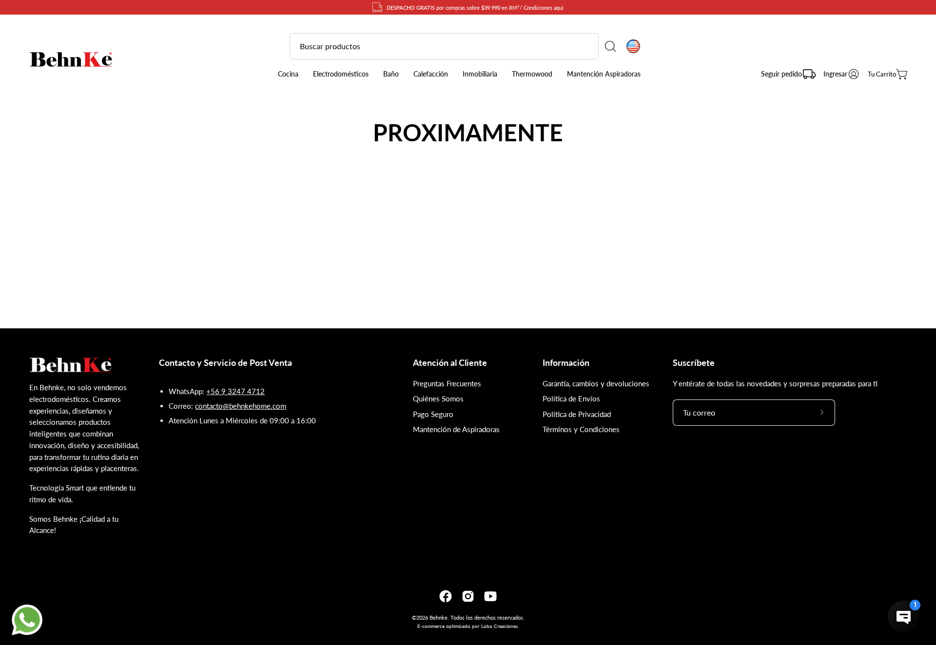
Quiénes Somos (438, 398)
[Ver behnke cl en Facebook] (445, 596)
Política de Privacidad (577, 414)
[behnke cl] (70, 59)
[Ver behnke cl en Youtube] (490, 596)
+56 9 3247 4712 (235, 391)
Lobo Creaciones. (500, 626)
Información (566, 363)
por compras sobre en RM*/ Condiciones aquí (475, 7)
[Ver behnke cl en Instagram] (468, 596)
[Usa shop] (633, 46)
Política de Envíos (571, 398)
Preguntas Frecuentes (447, 383)
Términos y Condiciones (581, 429)
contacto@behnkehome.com (240, 405)
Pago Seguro (433, 414)
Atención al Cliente (450, 363)
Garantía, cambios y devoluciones (596, 383)
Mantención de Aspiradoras (456, 429)
